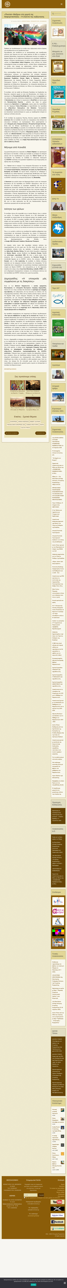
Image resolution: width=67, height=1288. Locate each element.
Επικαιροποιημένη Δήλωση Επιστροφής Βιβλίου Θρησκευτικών (57, 661)
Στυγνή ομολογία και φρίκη (57, 601)
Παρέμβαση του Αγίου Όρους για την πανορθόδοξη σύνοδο (58, 783)
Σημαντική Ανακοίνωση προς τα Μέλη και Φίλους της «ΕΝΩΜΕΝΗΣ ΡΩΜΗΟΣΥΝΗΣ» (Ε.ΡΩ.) (57, 468)
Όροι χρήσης (61, 1196)
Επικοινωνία (61, 1194)
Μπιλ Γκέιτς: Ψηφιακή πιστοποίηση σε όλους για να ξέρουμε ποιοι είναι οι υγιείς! (58, 593)
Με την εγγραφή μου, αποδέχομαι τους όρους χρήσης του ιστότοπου (43, 1197)
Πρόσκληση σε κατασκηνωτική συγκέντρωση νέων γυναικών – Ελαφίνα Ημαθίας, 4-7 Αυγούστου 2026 (57, 815)
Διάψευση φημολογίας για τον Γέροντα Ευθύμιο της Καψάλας (58, 556)
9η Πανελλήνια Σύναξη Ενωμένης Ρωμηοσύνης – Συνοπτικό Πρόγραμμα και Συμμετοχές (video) (57, 847)
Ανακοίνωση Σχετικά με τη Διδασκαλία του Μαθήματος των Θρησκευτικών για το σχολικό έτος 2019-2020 (58, 705)
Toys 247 (55, 288)
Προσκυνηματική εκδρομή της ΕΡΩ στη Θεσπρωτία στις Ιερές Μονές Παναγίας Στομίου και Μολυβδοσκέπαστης (58, 1087)
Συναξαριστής (60, 1190)
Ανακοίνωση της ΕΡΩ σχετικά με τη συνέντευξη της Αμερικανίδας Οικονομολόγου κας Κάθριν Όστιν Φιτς (58, 581)
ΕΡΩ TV (55, 199)
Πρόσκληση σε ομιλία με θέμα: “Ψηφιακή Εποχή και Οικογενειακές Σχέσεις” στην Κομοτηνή (58, 993)
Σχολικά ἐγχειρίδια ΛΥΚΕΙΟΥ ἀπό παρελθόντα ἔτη (57, 669)
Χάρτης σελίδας (60, 1192)
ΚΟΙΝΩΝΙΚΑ (43, 21)
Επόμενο (40, 433)
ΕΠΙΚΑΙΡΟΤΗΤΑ (35, 21)
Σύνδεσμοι (56, 892)
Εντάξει (34, 1284)
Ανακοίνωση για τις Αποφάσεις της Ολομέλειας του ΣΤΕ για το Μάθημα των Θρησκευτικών (57, 693)
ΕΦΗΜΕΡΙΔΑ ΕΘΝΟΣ (10, 369)
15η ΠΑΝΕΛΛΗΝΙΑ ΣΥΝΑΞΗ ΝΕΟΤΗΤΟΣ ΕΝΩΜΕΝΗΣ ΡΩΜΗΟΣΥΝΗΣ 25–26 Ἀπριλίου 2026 (58, 442)
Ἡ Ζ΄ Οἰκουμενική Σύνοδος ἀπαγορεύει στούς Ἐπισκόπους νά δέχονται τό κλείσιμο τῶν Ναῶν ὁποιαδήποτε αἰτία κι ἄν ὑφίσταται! (58, 611)
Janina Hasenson (23, 421)
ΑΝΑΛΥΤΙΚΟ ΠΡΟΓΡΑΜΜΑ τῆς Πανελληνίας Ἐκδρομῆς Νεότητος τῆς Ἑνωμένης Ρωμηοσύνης (57, 980)
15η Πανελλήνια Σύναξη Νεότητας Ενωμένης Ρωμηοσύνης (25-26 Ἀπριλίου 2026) (57, 1005)
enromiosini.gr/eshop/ (33, 1215)
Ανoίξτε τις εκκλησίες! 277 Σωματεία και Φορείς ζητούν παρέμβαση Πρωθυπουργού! (58, 624)
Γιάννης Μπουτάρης (32, 424)
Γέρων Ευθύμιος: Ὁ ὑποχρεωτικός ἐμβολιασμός (57, 505)
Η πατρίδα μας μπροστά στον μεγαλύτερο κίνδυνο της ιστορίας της (57, 791)
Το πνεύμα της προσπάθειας (57, 1188)
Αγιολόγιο (56, 365)
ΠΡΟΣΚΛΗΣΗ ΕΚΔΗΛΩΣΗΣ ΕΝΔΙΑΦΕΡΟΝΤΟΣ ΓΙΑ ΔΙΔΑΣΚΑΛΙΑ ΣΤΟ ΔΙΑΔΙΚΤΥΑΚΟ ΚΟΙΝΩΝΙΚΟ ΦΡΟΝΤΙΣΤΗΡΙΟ (58, 493)
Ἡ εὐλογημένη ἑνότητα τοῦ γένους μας (57, 452)
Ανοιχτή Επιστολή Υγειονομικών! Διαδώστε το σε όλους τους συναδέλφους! (58, 538)
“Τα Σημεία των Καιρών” (56, 459)
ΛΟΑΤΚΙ (42, 424)
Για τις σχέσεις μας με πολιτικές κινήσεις (58, 758)
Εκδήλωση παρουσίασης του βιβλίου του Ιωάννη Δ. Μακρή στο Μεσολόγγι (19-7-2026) (58, 967)
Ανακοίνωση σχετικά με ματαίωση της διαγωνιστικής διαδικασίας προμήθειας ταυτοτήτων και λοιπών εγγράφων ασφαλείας (57, 747)
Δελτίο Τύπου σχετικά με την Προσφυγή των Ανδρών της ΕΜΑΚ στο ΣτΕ (58, 548)
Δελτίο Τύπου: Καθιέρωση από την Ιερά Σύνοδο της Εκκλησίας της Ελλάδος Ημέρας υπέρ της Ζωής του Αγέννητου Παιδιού (58, 730)
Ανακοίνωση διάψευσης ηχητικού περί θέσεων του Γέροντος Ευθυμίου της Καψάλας (57, 523)
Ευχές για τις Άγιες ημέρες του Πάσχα (57, 838)
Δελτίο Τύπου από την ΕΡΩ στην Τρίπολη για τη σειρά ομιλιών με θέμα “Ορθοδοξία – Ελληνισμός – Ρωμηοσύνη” (58, 1017)
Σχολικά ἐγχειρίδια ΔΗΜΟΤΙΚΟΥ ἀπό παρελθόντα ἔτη (57, 684)
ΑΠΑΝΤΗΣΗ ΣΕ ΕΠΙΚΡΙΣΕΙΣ (57, 869)
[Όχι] (65, 1283)
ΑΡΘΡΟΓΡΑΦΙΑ (26, 21)
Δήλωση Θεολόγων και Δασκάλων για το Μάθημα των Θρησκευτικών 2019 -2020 (57, 717)
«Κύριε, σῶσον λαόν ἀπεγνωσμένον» (57, 562)
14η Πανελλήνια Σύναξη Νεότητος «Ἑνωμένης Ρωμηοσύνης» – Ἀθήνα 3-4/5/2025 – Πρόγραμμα (57, 860)
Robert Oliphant (35, 421)
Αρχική (62, 1184)
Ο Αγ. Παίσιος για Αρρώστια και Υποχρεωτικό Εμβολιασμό (57, 513)
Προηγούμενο (12, 433)
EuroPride (13, 421)
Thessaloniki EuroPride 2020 (16, 424)
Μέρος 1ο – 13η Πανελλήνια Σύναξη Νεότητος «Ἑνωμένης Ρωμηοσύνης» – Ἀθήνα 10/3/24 (58, 480)
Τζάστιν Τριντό (25, 427)
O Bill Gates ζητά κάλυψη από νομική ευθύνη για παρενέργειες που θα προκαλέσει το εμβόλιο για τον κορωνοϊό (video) (57, 649)
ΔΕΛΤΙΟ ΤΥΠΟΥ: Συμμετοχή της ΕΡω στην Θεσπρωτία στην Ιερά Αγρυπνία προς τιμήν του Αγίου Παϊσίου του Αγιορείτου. (58, 1060)
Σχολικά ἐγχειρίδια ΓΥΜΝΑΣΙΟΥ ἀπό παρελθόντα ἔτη (57, 676)
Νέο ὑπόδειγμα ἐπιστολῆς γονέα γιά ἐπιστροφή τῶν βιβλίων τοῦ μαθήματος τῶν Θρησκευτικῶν (57, 767)
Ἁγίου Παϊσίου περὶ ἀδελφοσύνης (57, 776)
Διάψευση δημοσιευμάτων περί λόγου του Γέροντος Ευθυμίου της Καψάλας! (57, 636)
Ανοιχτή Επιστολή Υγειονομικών (57, 531)
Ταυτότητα (61, 1186)
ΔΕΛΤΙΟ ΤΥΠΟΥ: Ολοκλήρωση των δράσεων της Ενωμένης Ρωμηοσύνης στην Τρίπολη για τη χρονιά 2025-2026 (57, 1045)
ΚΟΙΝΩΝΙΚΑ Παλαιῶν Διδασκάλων (57, 141)
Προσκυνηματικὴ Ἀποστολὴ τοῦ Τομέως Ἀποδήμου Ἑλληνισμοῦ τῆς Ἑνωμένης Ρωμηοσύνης (57, 1074)
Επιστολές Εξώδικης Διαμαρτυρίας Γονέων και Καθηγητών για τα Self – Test (58, 569)
